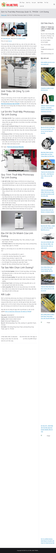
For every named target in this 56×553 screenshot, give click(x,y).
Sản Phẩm (40, 2)
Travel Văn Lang (6, 38)
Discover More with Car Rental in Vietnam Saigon (47, 211)
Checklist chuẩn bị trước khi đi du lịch (47, 89)
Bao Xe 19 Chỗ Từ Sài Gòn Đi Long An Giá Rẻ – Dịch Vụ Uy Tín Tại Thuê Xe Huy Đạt (48, 130)
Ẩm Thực (22, 2)
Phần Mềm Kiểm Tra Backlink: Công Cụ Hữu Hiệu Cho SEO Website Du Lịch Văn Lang (9, 338)
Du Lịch (34, 2)
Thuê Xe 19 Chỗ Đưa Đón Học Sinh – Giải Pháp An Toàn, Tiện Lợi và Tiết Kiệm (47, 174)
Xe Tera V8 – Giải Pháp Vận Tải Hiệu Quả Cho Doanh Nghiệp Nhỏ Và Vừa (47, 428)
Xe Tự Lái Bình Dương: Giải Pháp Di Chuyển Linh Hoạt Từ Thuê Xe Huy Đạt (47, 541)
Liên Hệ (22, 6)
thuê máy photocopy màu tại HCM (10, 103)
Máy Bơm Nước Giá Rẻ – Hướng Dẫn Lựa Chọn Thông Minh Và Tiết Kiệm (47, 154)
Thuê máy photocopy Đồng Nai (15, 146)
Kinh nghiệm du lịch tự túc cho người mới (48, 63)
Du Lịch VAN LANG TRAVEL (32, 550)
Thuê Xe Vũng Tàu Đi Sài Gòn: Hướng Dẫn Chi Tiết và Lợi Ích (47, 288)
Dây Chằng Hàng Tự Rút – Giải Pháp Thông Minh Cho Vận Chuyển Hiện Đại (48, 316)
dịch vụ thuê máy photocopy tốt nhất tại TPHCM (18, 311)
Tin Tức (46, 2)
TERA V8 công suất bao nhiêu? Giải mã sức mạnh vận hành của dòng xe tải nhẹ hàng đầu (47, 193)
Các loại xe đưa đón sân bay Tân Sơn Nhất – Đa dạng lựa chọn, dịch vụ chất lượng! (47, 244)
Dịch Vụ (28, 2)
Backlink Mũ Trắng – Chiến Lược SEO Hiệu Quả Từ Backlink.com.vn (48, 227)
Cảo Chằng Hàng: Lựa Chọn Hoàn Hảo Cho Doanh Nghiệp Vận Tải (47, 269)
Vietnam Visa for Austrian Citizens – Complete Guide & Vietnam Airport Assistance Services (47, 108)
